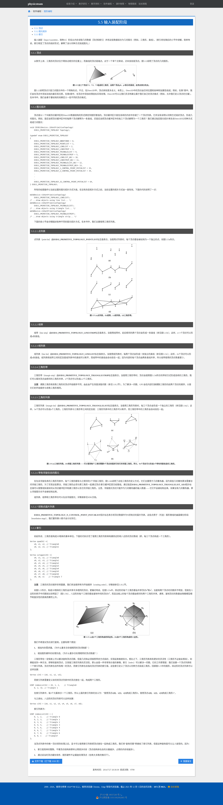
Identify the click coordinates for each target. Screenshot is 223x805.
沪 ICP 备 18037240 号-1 (110, 795)
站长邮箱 (174, 787)
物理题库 (132, 4)
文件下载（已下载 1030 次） (47, 761)
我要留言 (187, 761)
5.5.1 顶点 (38, 28)
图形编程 (48, 11)
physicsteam (35, 3)
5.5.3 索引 (38, 34)
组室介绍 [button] (70, 4)
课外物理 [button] (120, 4)
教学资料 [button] (95, 4)
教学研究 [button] (83, 4)
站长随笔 (143, 4)
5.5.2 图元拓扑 (40, 31)
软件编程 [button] (107, 4)
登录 (192, 4)
